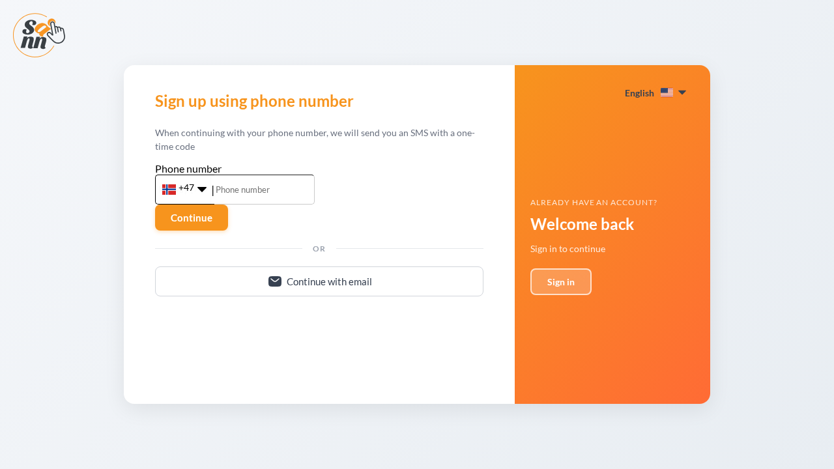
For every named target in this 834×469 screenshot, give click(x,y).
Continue (191, 217)
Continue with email (329, 281)
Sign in (561, 281)
